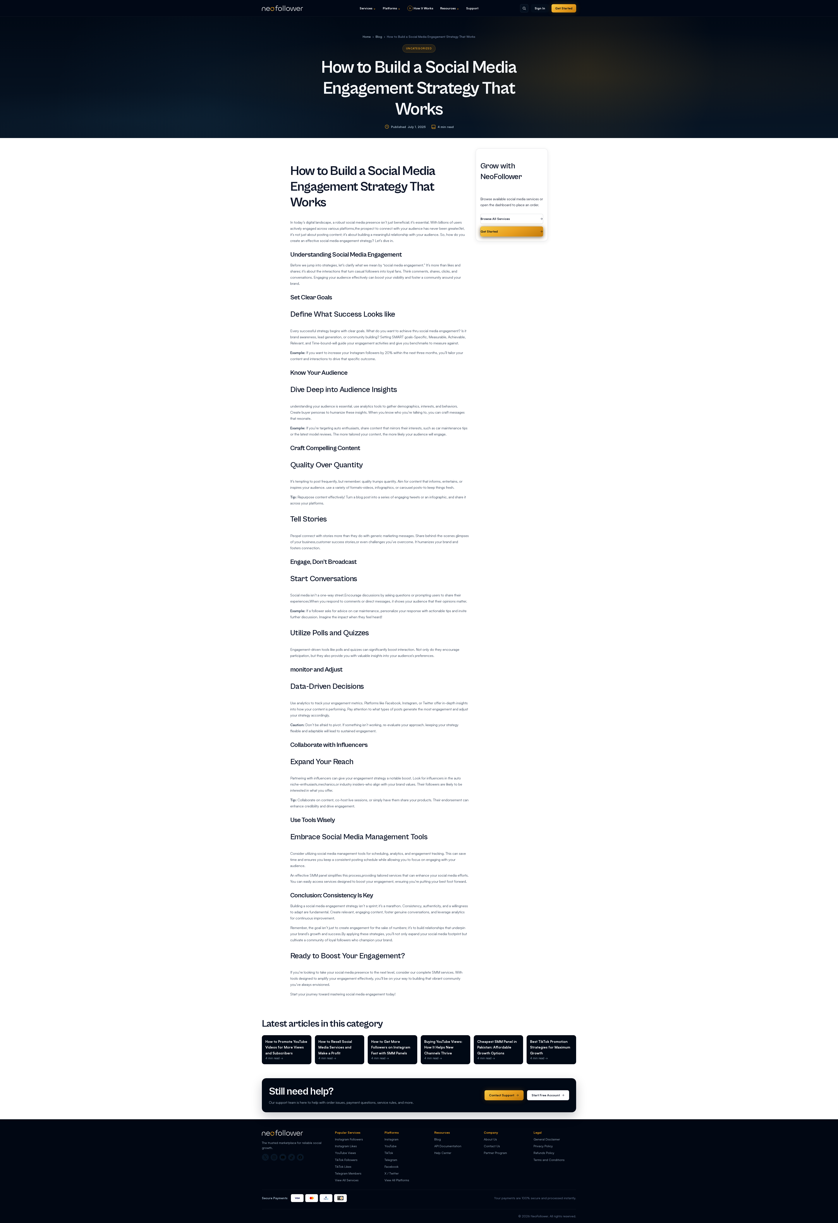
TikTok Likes (343, 1166)
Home (367, 36)
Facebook (391, 1166)
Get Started (563, 8)
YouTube (391, 1146)
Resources (449, 8)
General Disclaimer (547, 1139)
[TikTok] (291, 1157)
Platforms (391, 8)
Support (472, 8)
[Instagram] (274, 1157)
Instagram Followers (349, 1139)
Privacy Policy (543, 1146)
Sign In (540, 8)
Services (368, 8)
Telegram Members (348, 1173)
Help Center (442, 1153)
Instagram (391, 1139)
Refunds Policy (544, 1153)
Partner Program (495, 1153)
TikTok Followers (346, 1160)
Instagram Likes (346, 1146)
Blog (379, 36)
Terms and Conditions (549, 1160)
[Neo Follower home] (282, 8)
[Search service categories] (524, 8)
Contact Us (492, 1146)
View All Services (347, 1180)
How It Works (423, 8)
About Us (490, 1139)
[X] (265, 1157)
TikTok (389, 1153)
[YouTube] (282, 1157)
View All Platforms (397, 1180)
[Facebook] (300, 1157)
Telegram (391, 1160)
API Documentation (447, 1146)
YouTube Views (345, 1153)
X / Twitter (392, 1173)
